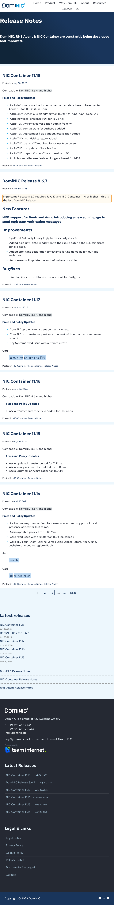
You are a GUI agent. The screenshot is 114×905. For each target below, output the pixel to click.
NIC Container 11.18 (21, 75)
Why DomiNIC (68, 3)
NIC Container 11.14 (21, 493)
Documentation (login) (20, 867)
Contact (66, 9)
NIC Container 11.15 (21, 433)
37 (64, 592)
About (85, 3)
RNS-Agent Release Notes (16, 687)
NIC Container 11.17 (21, 299)
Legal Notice (14, 838)
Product (50, 3)
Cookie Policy (14, 852)
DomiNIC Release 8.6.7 (24, 180)
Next (73, 592)
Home (37, 3)
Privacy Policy (14, 845)
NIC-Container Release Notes (27, 165)
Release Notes (51, 366)
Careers (11, 874)
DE (77, 9)
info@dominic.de (15, 732)
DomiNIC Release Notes (25, 284)
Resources (99, 3)
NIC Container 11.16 (21, 381)
